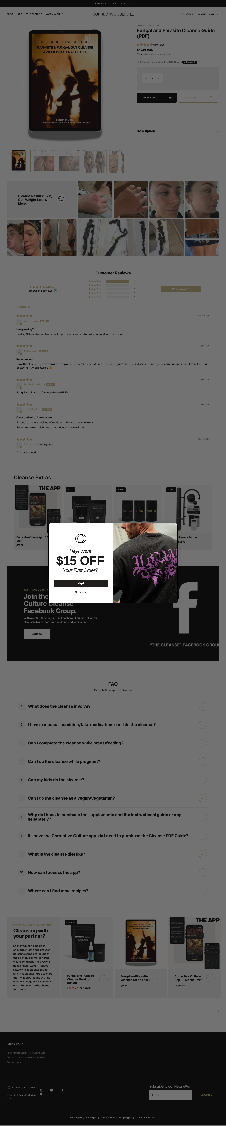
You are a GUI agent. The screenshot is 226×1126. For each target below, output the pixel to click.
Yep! (81, 583)
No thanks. (80, 592)
